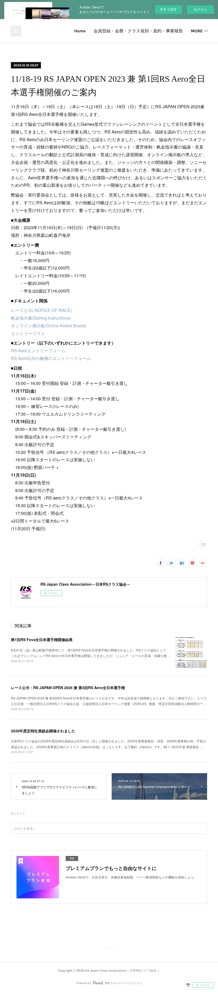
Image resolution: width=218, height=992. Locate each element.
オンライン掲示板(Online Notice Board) (48, 326)
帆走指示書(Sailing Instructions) (41, 318)
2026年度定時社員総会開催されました (43, 730)
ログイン (200, 9)
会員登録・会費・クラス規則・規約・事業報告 (138, 30)
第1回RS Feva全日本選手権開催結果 (42, 639)
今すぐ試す (168, 9)
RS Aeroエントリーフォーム (38, 350)
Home (80, 30)
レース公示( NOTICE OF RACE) (41, 310)
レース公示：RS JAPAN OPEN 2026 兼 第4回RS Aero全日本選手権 (68, 687)
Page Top (109, 949)
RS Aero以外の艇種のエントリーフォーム (51, 358)
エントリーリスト (28, 333)
